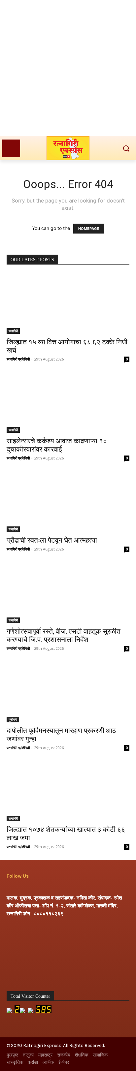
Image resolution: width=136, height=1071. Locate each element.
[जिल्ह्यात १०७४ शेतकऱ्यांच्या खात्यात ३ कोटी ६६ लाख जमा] (68, 791)
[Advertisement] (68, 68)
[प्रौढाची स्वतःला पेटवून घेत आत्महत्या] (68, 501)
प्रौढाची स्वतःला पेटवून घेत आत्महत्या (52, 540)
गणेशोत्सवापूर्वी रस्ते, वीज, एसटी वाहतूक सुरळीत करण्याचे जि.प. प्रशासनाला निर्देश (63, 635)
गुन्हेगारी (13, 719)
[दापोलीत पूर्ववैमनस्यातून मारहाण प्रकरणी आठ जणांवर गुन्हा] (68, 692)
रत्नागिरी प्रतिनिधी (18, 359)
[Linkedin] (46, 888)
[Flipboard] (22, 888)
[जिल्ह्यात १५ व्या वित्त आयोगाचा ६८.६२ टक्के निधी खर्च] (68, 303)
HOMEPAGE (88, 228)
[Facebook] (11, 888)
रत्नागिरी (13, 331)
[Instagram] (34, 888)
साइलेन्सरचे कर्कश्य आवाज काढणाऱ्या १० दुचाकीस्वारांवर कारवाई (57, 445)
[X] (57, 888)
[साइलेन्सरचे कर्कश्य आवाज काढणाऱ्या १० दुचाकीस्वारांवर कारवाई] (68, 402)
